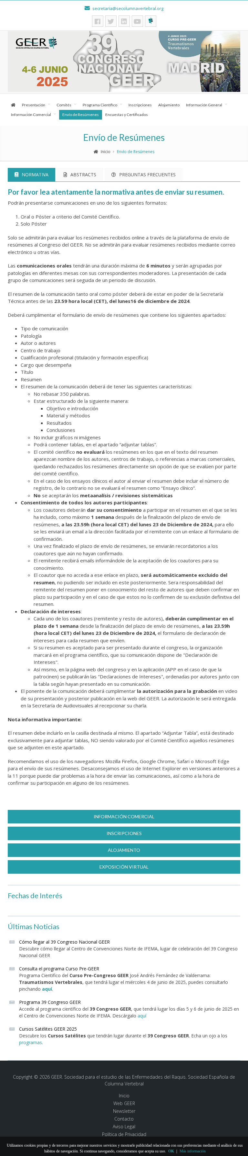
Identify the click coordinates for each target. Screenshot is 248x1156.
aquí (47, 989)
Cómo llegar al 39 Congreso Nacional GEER (64, 942)
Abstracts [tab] (83, 174)
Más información (193, 1151)
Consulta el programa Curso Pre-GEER (59, 969)
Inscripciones (140, 104)
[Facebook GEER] (97, 21)
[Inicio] (13, 105)
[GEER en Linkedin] (124, 21)
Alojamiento (169, 104)
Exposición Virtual (124, 866)
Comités (64, 104)
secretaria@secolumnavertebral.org (127, 8)
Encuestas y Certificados (126, 114)
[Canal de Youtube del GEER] (137, 21)
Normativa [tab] (35, 174)
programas (30, 1042)
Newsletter (124, 1111)
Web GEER (124, 1103)
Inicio (105, 151)
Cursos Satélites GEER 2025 (48, 1029)
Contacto (124, 1119)
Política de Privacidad (124, 1134)
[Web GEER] (150, 21)
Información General (204, 104)
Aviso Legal (124, 1126)
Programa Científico (100, 104)
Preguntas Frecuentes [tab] (147, 174)
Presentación (33, 104)
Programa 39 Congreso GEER (50, 1002)
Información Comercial (31, 114)
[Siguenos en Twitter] (111, 21)
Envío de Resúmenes (80, 114)
